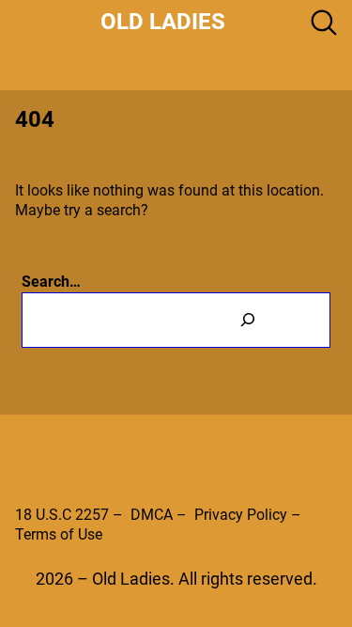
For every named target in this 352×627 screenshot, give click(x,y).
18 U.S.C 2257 (62, 515)
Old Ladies (162, 21)
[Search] (248, 320)
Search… (51, 281)
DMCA (151, 515)
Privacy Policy (240, 515)
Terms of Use (58, 534)
